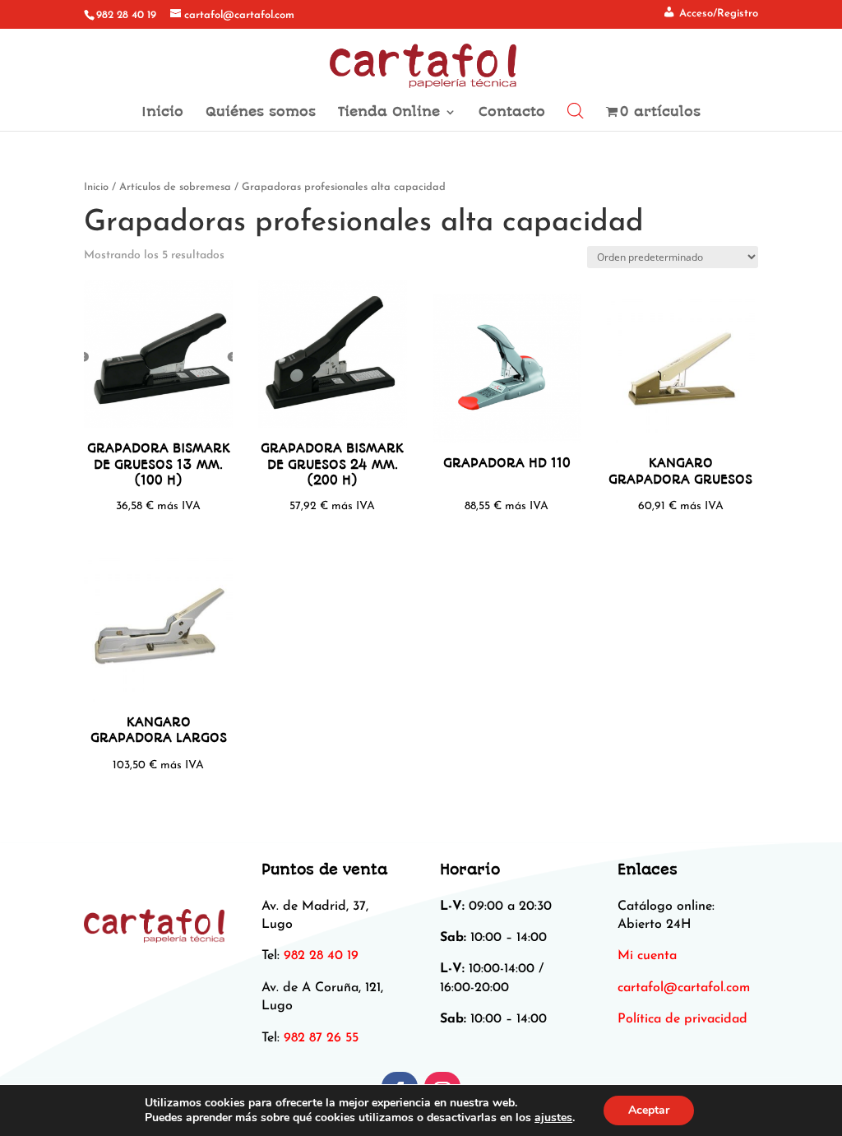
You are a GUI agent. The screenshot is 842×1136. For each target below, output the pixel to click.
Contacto (512, 112)
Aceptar (648, 1110)
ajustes (553, 1117)
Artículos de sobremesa (175, 187)
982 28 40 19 (126, 15)
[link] (684, 988)
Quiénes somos (261, 112)
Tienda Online (389, 112)
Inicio (162, 112)
